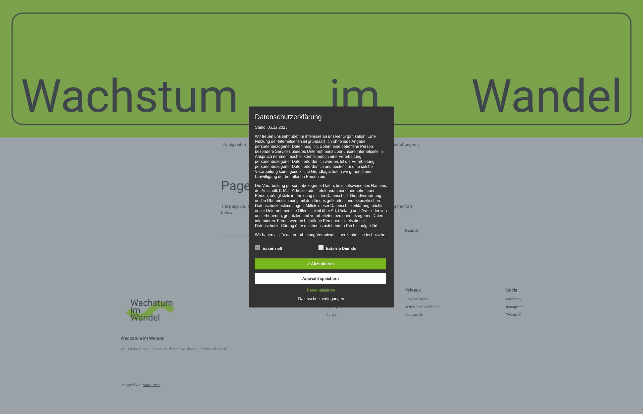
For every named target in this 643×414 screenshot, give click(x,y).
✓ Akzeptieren (320, 264)
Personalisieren (321, 290)
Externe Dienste (341, 248)
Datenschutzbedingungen (321, 299)
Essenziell (272, 248)
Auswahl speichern (320, 279)
